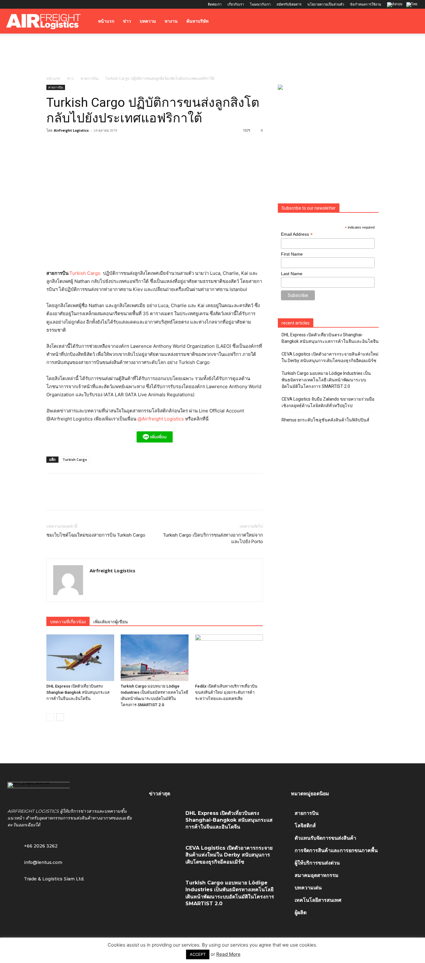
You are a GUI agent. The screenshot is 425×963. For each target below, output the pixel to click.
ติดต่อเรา (215, 4)
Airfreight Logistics (71, 130)
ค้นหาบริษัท (197, 21)
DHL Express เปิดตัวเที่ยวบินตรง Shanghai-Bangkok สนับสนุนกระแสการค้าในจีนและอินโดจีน (78, 692)
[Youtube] (52, 4)
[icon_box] (34, 862)
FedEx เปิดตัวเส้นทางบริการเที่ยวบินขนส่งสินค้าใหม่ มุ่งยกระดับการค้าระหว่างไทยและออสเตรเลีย (226, 692)
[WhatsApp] (95, 497)
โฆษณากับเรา (260, 4)
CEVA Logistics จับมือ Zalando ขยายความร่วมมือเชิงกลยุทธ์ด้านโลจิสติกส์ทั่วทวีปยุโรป (328, 402)
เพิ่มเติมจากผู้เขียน (110, 621)
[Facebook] (11, 4)
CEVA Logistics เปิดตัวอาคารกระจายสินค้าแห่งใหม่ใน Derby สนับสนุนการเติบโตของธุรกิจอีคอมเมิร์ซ (330, 357)
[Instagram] (21, 4)
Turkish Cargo (84, 273)
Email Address (297, 234)
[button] (411, 22)
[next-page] (60, 717)
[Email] (124, 497)
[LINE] (81, 497)
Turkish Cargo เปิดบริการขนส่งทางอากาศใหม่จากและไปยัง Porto (213, 538)
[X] (41, 4)
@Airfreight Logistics (161, 419)
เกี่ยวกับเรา (235, 4)
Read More (228, 954)
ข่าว (127, 21)
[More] (138, 497)
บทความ (148, 21)
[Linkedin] (31, 4)
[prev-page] (50, 717)
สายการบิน (89, 78)
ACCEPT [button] (198, 954)
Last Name (291, 273)
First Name (292, 254)
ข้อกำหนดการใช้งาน (365, 4)
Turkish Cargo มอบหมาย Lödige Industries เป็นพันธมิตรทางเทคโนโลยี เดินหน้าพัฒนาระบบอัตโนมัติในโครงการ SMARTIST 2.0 (326, 380)
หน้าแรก (106, 21)
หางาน (171, 21)
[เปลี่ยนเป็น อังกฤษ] (395, 4)
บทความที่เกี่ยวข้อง (68, 621)
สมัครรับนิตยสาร (289, 4)
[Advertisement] (212, 55)
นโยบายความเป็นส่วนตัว (325, 4)
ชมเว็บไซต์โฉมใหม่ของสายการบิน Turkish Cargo (95, 535)
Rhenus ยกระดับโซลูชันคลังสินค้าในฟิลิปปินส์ (325, 419)
